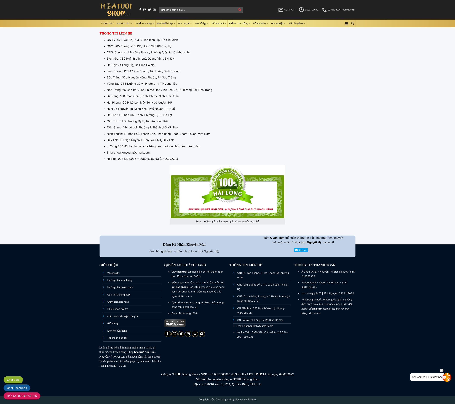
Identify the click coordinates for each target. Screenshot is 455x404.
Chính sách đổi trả (117, 309)
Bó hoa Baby (259, 23)
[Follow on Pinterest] (202, 334)
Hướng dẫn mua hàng (119, 280)
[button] (346, 23)
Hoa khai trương (144, 23)
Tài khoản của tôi (117, 337)
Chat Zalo (13, 379)
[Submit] (240, 10)
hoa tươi (139, 351)
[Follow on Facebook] (140, 9)
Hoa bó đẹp (200, 23)
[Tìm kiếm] (352, 23)
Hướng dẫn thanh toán (120, 287)
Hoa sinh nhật (123, 23)
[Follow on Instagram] (144, 9)
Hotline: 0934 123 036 (22, 396)
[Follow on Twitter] (149, 9)
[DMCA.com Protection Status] (175, 322)
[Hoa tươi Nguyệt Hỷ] (116, 10)
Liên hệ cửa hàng (117, 330)
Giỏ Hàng (112, 323)
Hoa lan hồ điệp (165, 23)
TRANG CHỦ (107, 23)
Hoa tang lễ (183, 23)
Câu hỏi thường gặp (118, 294)
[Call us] (195, 334)
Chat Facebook (17, 388)
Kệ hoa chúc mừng (238, 23)
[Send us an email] (154, 9)
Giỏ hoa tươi (218, 23)
